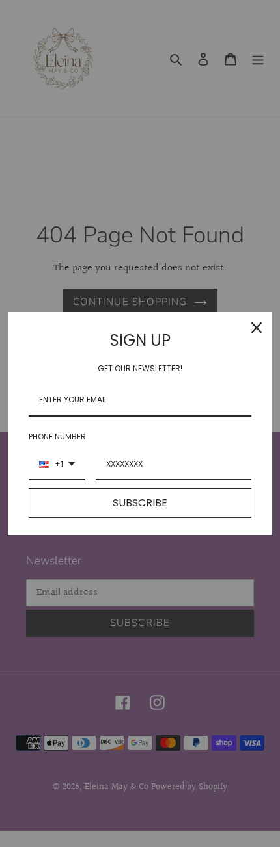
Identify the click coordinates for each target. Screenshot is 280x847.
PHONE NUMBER (57, 436)
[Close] (256, 327)
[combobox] (57, 464)
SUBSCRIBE (140, 502)
